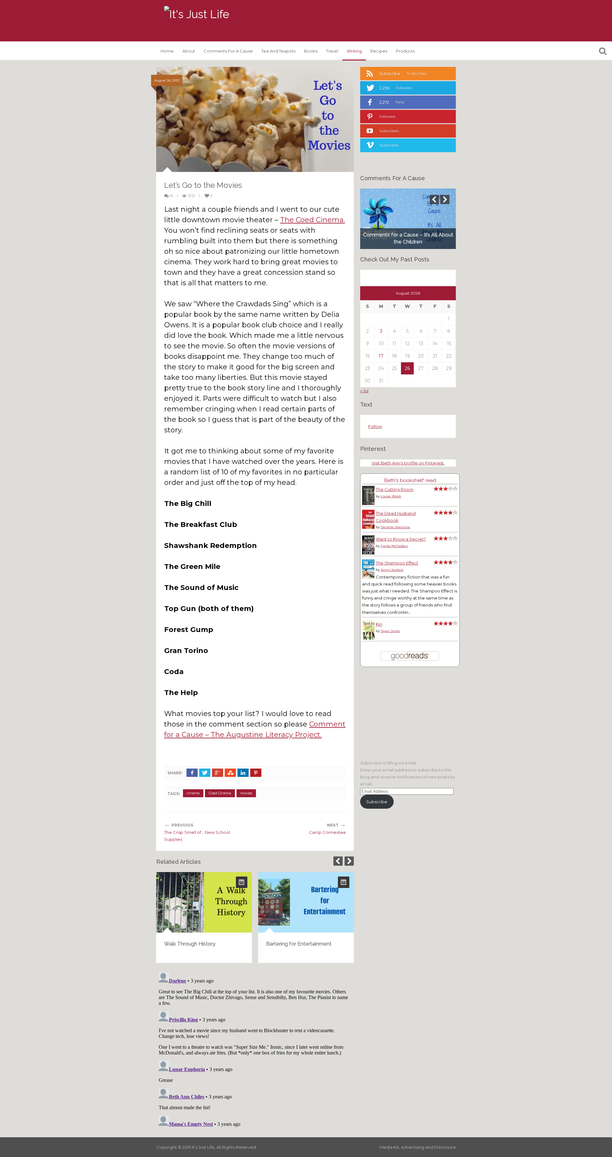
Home (167, 50)
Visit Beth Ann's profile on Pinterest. (408, 462)
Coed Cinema (220, 793)
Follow (375, 426)
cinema (193, 793)
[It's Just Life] (196, 14)
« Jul (364, 390)
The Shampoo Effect (397, 562)
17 (381, 356)
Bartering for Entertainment (299, 944)
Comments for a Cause (228, 50)
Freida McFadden (394, 546)
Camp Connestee (327, 832)
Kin (379, 624)
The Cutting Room (394, 489)
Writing (354, 50)
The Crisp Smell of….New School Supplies (197, 836)
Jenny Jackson (392, 570)
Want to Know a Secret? (401, 539)
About (188, 50)
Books (310, 50)
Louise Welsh (391, 496)
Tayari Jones (390, 631)
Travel (332, 50)
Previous (338, 861)
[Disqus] (255, 1049)
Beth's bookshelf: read (410, 480)
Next (349, 861)
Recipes (378, 50)
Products (405, 50)
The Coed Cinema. (312, 220)
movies (246, 793)
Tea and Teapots (278, 50)
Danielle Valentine (395, 527)
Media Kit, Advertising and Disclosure (418, 1147)
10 (171, 196)
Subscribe (376, 801)
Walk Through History (189, 944)
